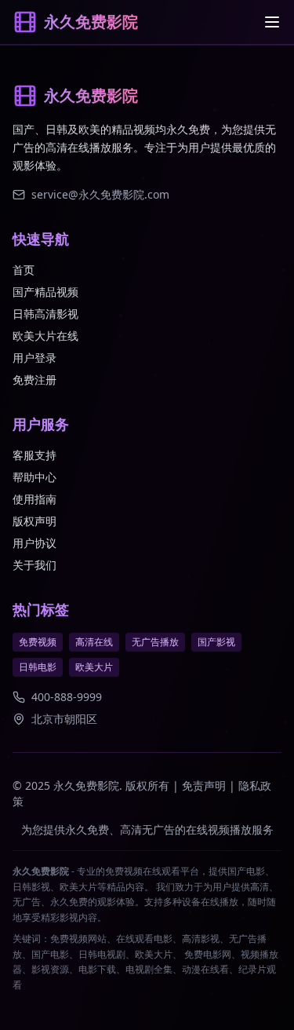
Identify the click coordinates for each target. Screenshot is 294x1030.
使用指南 (34, 498)
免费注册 (34, 379)
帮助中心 (34, 476)
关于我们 (34, 564)
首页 (23, 269)
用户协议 (34, 542)
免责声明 (204, 785)
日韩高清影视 (45, 313)
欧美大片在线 (45, 335)
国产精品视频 (45, 291)
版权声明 (34, 520)
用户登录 (34, 357)
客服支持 (34, 454)
